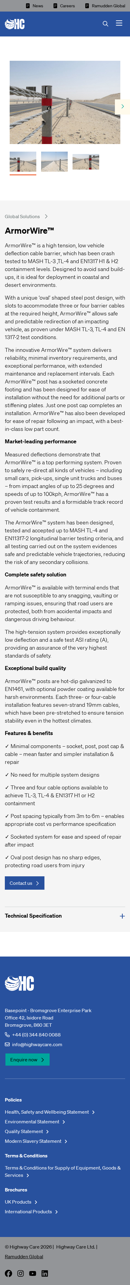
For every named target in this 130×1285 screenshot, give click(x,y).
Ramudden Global (108, 6)
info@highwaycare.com (37, 1044)
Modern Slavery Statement (33, 1141)
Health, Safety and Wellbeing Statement (47, 1112)
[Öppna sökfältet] (109, 24)
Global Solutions (22, 216)
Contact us (21, 883)
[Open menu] (119, 24)
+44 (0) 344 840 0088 (36, 1035)
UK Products (18, 1202)
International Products (29, 1211)
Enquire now (23, 1060)
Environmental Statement (32, 1121)
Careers (67, 6)
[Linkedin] (44, 1275)
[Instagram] (20, 1275)
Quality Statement (24, 1131)
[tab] (23, 159)
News (38, 6)
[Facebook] (8, 1275)
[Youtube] (32, 1275)
